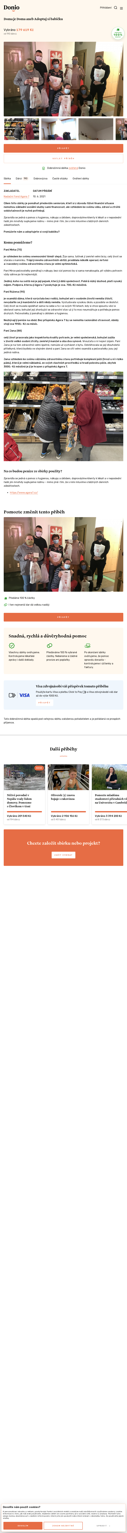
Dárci (21, 178)
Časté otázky (60, 178)
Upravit (102, 1526)
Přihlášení (106, 7)
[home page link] (11, 8)
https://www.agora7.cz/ (24, 492)
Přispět (63, 148)
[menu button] (121, 8)
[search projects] (115, 8)
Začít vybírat (63, 855)
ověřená (73, 168)
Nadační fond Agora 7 (16, 196)
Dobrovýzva (40, 178)
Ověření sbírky (81, 178)
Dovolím (23, 1526)
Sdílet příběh (64, 158)
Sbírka (7, 178)
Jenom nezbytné (63, 1526)
